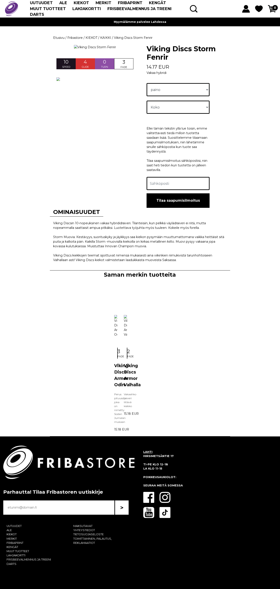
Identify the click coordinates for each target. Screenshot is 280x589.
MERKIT (103, 2)
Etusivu (59, 38)
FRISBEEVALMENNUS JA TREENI (139, 8)
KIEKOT (81, 2)
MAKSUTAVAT (83, 526)
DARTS (37, 14)
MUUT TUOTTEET (48, 8)
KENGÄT (157, 2)
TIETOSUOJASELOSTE (88, 534)
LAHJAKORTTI (86, 8)
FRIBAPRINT (130, 2)
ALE (63, 2)
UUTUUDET (41, 2)
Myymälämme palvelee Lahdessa (140, 21)
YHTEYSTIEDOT (84, 530)
